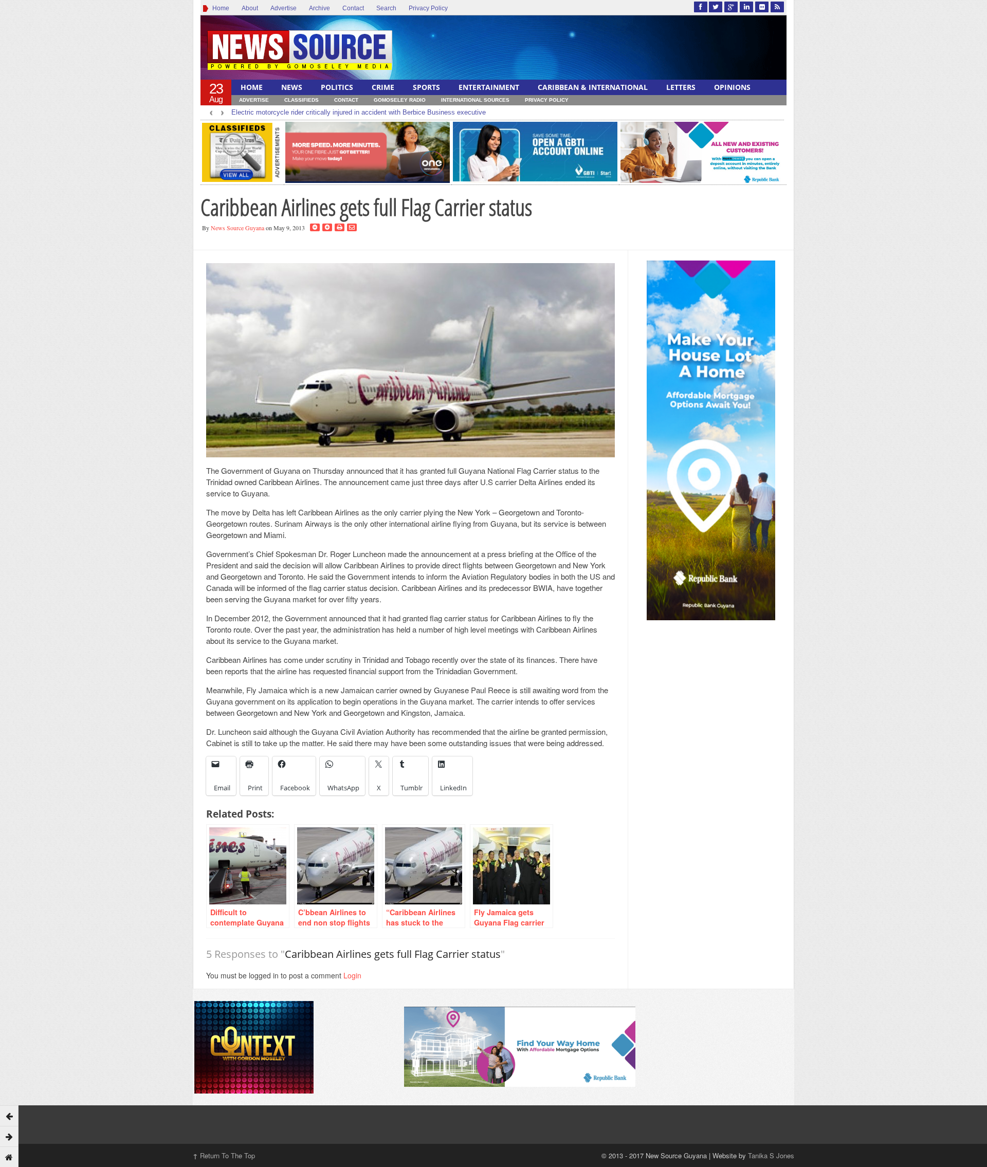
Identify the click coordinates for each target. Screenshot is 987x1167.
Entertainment (489, 87)
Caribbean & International (593, 87)
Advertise (283, 8)
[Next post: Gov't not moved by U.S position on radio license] (9, 1136)
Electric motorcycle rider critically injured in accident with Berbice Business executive (358, 112)
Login (352, 975)
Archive (319, 8)
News (291, 87)
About (250, 8)
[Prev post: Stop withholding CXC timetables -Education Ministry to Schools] (9, 1115)
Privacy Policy (428, 8)
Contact (353, 8)
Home (219, 8)
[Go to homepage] (9, 1156)
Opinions (732, 87)
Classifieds (301, 100)
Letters (681, 87)
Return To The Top (224, 1155)
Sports (426, 87)
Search (386, 8)
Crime (383, 87)
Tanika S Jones (771, 1155)
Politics (337, 87)
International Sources (475, 100)
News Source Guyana (237, 228)
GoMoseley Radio (400, 100)
